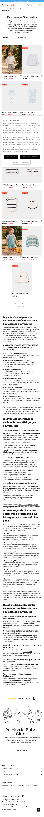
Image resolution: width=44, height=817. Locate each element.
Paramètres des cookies (21, 162)
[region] (22, 141)
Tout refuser (11, 157)
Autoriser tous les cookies (29, 157)
